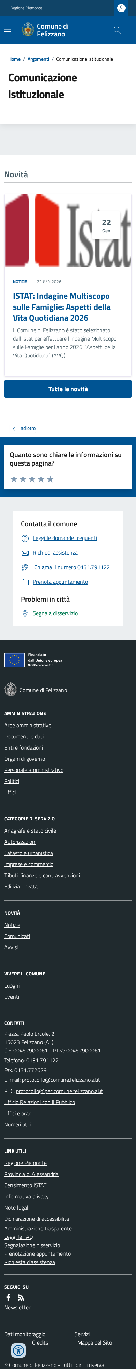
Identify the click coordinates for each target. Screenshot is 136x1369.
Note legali (16, 1207)
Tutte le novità (68, 389)
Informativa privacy (26, 1196)
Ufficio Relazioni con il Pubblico (39, 1102)
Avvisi (11, 947)
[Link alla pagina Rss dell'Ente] (21, 1297)
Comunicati (17, 936)
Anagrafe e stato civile (30, 830)
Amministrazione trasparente (38, 1228)
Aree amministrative (27, 725)
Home (14, 58)
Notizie (20, 281)
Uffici (10, 792)
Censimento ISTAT (25, 1185)
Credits (40, 1342)
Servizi (82, 1334)
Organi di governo (24, 758)
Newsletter (17, 1307)
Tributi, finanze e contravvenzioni (42, 875)
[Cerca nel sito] (114, 30)
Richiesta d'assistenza (29, 1262)
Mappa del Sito (94, 1342)
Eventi (11, 996)
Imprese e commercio (28, 864)
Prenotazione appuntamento (37, 1253)
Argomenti (38, 58)
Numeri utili (17, 1124)
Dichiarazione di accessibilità (36, 1218)
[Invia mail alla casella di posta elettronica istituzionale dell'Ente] (61, 1079)
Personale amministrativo (33, 770)
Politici (11, 781)
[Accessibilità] (18, 1350)
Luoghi (12, 985)
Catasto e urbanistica (28, 853)
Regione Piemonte (26, 8)
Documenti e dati (24, 736)
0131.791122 (42, 1060)
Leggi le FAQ (18, 1237)
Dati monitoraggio (24, 1334)
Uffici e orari (17, 1113)
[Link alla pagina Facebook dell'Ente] (8, 1297)
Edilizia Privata (21, 886)
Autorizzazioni (20, 842)
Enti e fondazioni (23, 747)
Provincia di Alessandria (31, 1174)
